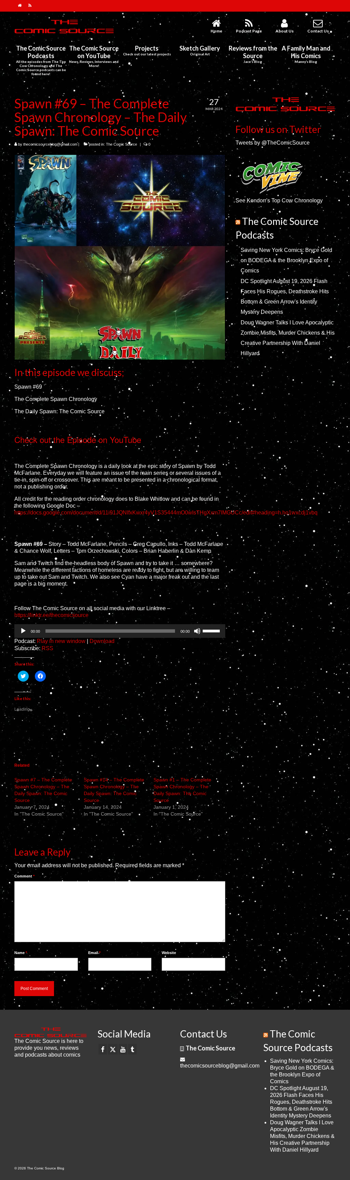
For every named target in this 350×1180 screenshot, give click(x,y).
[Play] (23, 631)
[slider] (212, 630)
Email (94, 953)
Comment (24, 876)
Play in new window (61, 641)
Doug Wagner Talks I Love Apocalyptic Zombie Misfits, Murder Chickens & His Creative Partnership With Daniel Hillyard (302, 1136)
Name (20, 953)
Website (169, 953)
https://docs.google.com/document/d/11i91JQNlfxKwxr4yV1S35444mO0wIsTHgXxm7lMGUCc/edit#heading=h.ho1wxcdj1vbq (166, 512)
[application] (119, 631)
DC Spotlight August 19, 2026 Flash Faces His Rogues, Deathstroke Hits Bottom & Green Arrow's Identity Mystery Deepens (301, 1101)
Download (102, 641)
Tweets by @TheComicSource (272, 143)
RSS (47, 648)
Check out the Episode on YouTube (77, 439)
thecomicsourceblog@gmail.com (50, 144)
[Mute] (197, 631)
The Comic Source (121, 144)
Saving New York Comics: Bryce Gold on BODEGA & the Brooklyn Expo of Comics (286, 260)
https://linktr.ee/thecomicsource (51, 615)
